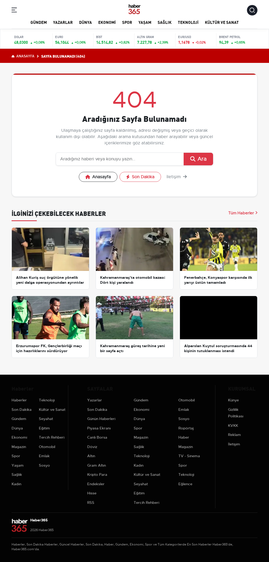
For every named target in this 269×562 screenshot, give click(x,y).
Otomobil (47, 446)
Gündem (38, 22)
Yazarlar (63, 22)
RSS (90, 502)
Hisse (91, 493)
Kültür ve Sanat (222, 22)
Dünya (85, 22)
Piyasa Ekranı (99, 428)
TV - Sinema (189, 456)
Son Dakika (143, 176)
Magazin (19, 446)
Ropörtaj (186, 428)
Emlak (44, 456)
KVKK (233, 425)
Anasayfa (24, 55)
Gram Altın (96, 465)
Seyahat (46, 418)
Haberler (19, 400)
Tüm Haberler (241, 213)
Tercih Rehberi (51, 437)
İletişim (174, 176)
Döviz (92, 446)
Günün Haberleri (101, 418)
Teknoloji (188, 22)
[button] (14, 11)
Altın (91, 456)
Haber (183, 437)
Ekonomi (107, 22)
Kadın (16, 484)
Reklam (234, 434)
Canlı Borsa (97, 437)
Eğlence (185, 484)
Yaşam (144, 22)
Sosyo (44, 465)
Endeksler (96, 484)
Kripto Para (97, 474)
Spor (127, 22)
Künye (233, 400)
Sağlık (165, 22)
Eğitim (44, 428)
